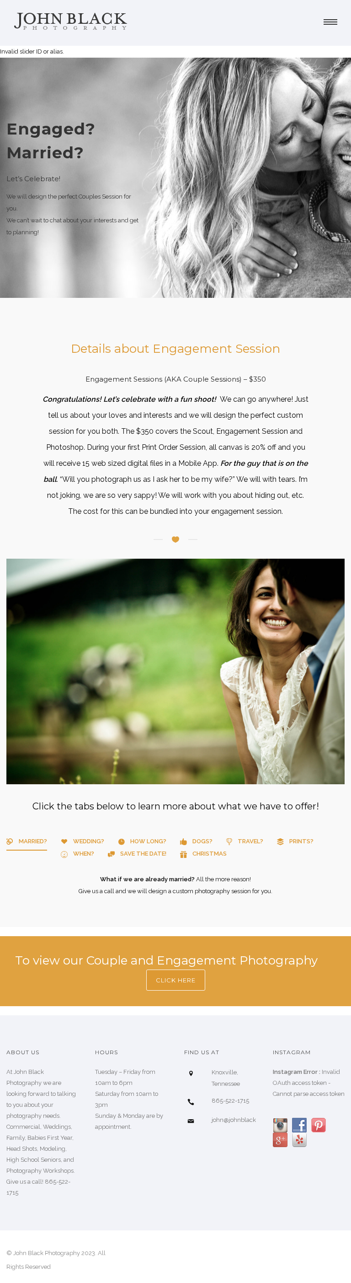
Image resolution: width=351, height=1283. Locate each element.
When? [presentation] (83, 853)
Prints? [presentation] (301, 841)
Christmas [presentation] (209, 853)
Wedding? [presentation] (88, 841)
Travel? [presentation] (250, 841)
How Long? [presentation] (148, 841)
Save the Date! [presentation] (143, 853)
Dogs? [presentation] (202, 841)
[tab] (26, 844)
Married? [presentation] (33, 841)
